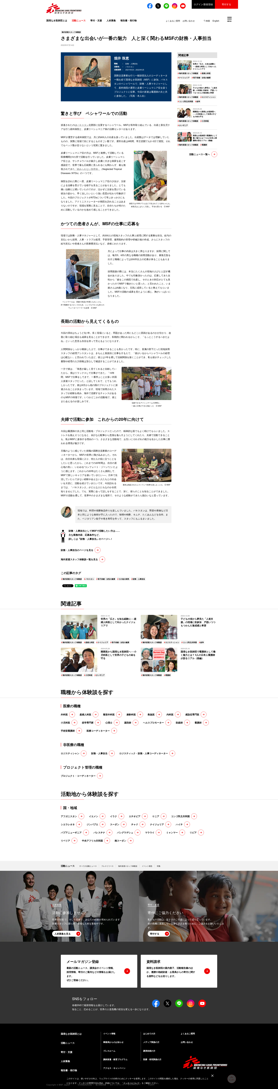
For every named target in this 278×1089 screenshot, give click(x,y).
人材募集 (111, 20)
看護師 (204, 144)
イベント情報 (109, 1033)
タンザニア (183, 125)
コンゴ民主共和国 (186, 101)
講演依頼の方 (149, 1050)
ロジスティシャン (209, 97)
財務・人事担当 (139, 579)
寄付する (226, 4)
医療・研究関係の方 (152, 1059)
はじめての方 (149, 1033)
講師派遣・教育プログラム (115, 1059)
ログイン (203, 4)
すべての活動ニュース (88, 866)
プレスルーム (109, 1050)
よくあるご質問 (173, 20)
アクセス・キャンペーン (114, 1068)
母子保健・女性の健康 (106, 579)
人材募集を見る (62, 933)
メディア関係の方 (151, 1042)
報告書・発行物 (128, 20)
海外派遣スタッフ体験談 (72, 579)
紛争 (198, 101)
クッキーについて (131, 1083)
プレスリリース (107, 866)
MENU (229, 19)
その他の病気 (124, 579)
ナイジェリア (184, 77)
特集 (158, 866)
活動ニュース (68, 865)
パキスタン (83, 125)
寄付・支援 (96, 20)
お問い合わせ (189, 20)
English (216, 20)
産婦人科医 (206, 73)
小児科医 (205, 121)
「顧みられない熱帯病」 (87, 169)
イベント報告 (147, 866)
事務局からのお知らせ (113, 1042)
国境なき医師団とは (56, 20)
